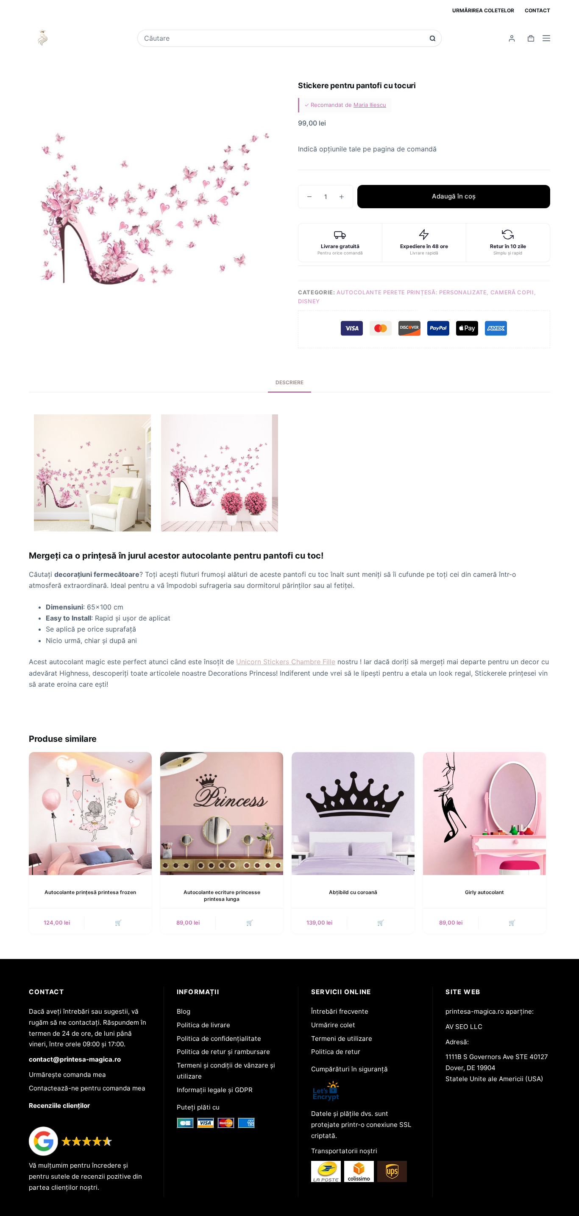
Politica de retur (335, 1052)
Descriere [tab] (289, 382)
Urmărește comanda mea (67, 1075)
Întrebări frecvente (339, 1011)
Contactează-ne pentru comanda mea (87, 1088)
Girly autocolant (484, 892)
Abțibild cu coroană (353, 892)
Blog (183, 1011)
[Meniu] (546, 38)
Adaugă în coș (454, 196)
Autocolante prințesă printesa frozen (90, 892)
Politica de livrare (203, 1025)
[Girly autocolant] (484, 813)
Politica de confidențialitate (219, 1038)
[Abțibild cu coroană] (353, 813)
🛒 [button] (118, 922)
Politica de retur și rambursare (223, 1052)
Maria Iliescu (370, 104)
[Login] (512, 38)
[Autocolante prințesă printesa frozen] (90, 813)
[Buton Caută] (432, 38)
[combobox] (284, 38)
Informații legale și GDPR (215, 1090)
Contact (537, 10)
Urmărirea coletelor (483, 10)
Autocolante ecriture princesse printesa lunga (222, 896)
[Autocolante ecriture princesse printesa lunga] (221, 813)
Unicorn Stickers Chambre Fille (285, 661)
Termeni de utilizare (341, 1038)
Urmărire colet (333, 1025)
